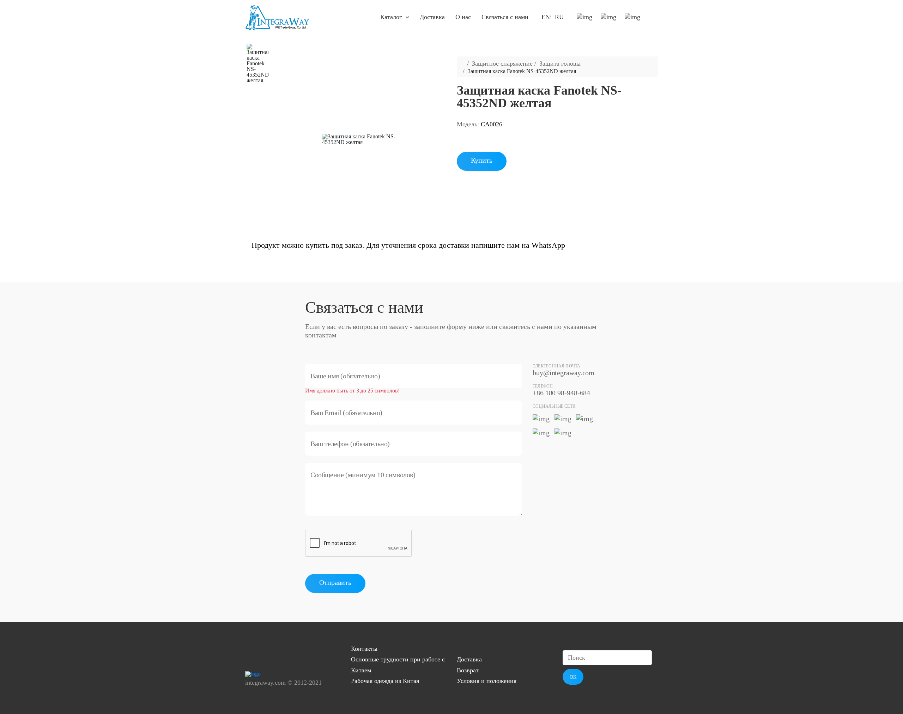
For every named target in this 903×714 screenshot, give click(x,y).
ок (573, 677)
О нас (463, 16)
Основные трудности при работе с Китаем (398, 665)
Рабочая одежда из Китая (385, 680)
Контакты (364, 648)
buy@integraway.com (563, 373)
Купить (481, 160)
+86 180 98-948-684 (561, 393)
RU (559, 16)
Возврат (468, 670)
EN (545, 16)
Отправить (335, 582)
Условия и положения (486, 680)
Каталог (391, 16)
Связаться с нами (504, 16)
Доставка (432, 16)
